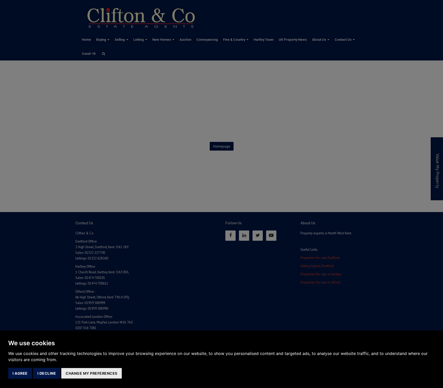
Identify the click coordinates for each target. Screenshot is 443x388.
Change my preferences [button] (91, 373)
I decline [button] (46, 373)
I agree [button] (20, 373)
